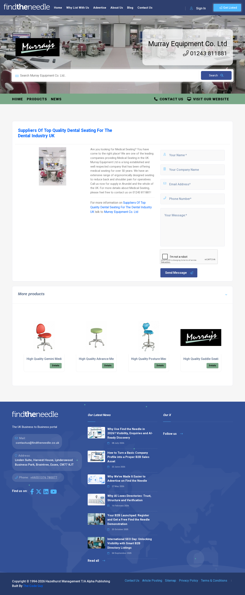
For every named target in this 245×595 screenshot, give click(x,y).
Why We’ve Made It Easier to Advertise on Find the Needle (127, 479)
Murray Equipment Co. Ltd (187, 44)
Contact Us (144, 7)
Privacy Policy (188, 580)
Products (37, 99)
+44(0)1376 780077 (43, 477)
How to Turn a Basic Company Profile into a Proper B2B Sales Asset (128, 457)
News (56, 99)
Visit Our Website (210, 99)
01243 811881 (208, 53)
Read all (94, 560)
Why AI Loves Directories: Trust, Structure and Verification (129, 498)
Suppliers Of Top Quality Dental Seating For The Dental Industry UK (121, 207)
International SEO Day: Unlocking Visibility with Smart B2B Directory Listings (129, 543)
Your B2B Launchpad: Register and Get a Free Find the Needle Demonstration (128, 520)
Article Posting (152, 580)
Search (214, 75)
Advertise (99, 7)
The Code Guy (33, 586)
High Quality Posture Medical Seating (157, 359)
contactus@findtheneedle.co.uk (37, 443)
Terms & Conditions (214, 580)
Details (55, 365)
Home (58, 7)
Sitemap (170, 580)
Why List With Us (77, 7)
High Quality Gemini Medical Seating (52, 359)
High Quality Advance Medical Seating (105, 359)
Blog (130, 7)
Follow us (170, 434)
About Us (116, 7)
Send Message (176, 273)
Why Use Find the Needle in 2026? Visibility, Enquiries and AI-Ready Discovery (130, 433)
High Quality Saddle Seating (202, 359)
